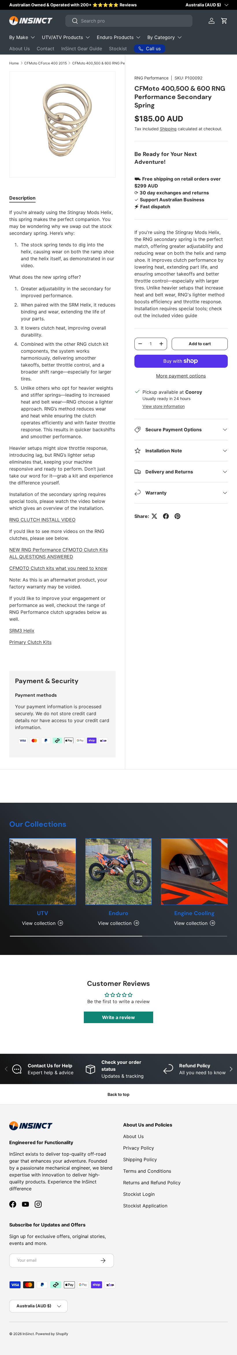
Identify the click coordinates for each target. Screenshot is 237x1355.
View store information (163, 406)
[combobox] (128, 21)
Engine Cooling (194, 913)
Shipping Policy (140, 1159)
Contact (45, 48)
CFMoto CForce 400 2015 (45, 63)
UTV (42, 913)
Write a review (118, 1017)
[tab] (22, 198)
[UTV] (43, 872)
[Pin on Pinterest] (177, 516)
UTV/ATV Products (62, 37)
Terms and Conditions (147, 1171)
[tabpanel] (62, 433)
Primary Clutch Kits (30, 642)
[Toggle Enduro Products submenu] (138, 37)
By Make (18, 37)
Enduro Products (115, 37)
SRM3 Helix (21, 630)
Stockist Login (139, 1194)
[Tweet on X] (154, 516)
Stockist (118, 48)
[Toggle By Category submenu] (179, 37)
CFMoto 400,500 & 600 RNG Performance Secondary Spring (107, 63)
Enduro (118, 913)
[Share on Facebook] (166, 516)
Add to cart (200, 343)
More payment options (181, 376)
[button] (224, 20)
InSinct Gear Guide (81, 48)
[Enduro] (119, 872)
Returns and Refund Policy (152, 1182)
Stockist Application (145, 1206)
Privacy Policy (138, 1148)
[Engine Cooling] (194, 872)
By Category (161, 37)
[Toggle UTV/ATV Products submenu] (87, 37)
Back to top (118, 1094)
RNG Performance (151, 77)
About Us (19, 48)
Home (14, 63)
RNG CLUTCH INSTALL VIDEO (42, 520)
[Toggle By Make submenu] (32, 37)
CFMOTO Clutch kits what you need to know (58, 568)
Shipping (168, 128)
